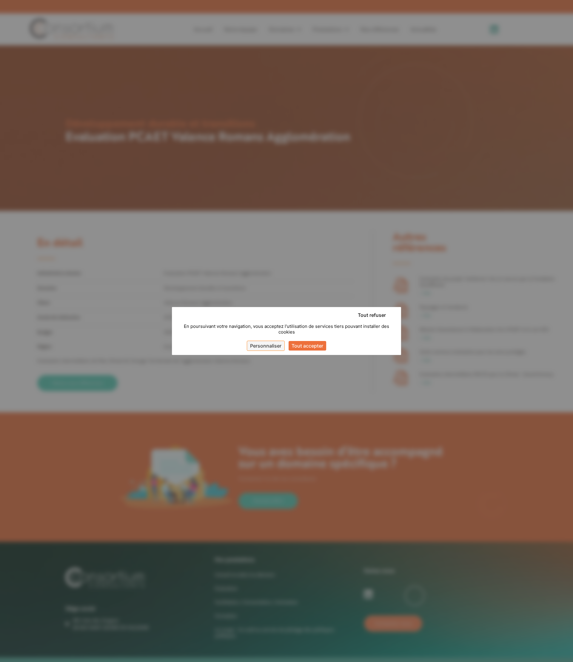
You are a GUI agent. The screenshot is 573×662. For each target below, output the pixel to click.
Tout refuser (372, 315)
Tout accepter (307, 346)
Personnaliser (265, 346)
